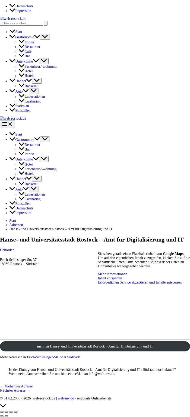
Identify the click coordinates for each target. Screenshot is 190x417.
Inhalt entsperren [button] (110, 278)
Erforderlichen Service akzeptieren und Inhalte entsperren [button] (140, 282)
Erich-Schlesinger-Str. (43, 357)
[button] (37, 37)
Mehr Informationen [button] (112, 274)
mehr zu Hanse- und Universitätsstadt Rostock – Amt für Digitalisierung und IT (95, 346)
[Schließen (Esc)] (16, 412)
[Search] (46, 23)
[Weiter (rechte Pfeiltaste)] (6, 416)
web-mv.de (66, 398)
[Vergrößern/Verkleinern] (2, 412)
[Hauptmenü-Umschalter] (7, 124)
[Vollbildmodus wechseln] (6, 412)
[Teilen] (11, 412)
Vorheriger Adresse (16, 386)
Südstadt (73, 357)
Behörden (7, 250)
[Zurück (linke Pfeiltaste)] (2, 416)
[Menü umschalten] (45, 37)
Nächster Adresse (15, 390)
